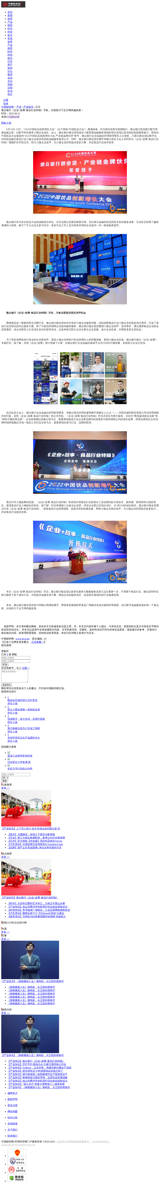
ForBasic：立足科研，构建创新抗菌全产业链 (39, 1067)
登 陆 (4, 664)
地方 (10, 94)
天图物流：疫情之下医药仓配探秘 (31, 834)
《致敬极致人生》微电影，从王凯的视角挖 (32, 981)
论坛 (10, 71)
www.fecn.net (23, 638)
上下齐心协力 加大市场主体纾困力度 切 (30, 828)
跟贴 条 (6, 123)
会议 (10, 77)
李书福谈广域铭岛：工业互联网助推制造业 (39, 910)
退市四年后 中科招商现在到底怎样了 (35, 1071)
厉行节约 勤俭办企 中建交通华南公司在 (37, 1064)
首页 (10, 12)
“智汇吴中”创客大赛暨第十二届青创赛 (36, 1084)
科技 (10, 32)
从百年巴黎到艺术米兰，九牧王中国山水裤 (36, 903)
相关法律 (13, 1105)
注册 (5, 100)
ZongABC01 (7, 1144)
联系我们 (13, 1135)
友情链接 (13, 1123)
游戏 (10, 84)
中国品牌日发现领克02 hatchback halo (35, 844)
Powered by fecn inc (25, 1144)
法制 (10, 87)
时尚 (10, 28)
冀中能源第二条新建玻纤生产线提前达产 (38, 1074)
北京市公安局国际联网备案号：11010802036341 (83, 1141)
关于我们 (13, 1129)
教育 (10, 74)
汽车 (10, 61)
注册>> (26, 668)
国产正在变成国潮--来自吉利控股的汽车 (35, 847)
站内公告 (13, 1117)
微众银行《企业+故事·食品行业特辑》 (29, 897)
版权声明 (13, 1099)
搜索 (4, 781)
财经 (10, 25)
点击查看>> (37, 642)
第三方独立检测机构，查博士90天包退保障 (36, 837)
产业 (10, 22)
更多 (10, 38)
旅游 (10, 68)
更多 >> (5, 788)
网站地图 (13, 1111)
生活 (10, 91)
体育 (10, 18)
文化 (10, 81)
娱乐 (10, 35)
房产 (10, 64)
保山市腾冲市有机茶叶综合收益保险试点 (38, 906)
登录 (5, 103)
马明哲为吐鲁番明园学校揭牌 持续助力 (37, 916)
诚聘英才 (13, 1093)
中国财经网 (7, 107)
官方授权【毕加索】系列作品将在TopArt (35, 841)
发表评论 (6, 685)
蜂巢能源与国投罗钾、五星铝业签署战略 (38, 1077)
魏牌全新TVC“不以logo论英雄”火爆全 (36, 913)
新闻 (10, 15)
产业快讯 (28, 107)
